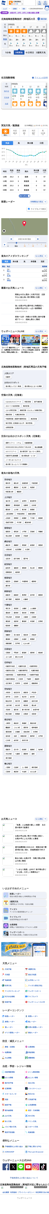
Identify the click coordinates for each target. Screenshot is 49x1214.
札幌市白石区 (10, 670)
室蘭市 (8, 635)
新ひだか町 (19, 657)
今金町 (24, 772)
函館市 (8, 749)
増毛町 (16, 532)
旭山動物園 (38, 447)
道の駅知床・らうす (28, 456)
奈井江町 (35, 701)
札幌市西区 (9, 675)
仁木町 (8, 740)
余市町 (16, 740)
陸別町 (8, 626)
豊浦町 (8, 639)
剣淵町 (24, 518)
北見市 (8, 559)
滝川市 (24, 697)
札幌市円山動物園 (12, 456)
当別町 (25, 683)
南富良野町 (32, 514)
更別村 (17, 617)
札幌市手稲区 (34, 675)
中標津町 (25, 581)
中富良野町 (21, 514)
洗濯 (6, 104)
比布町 (34, 505)
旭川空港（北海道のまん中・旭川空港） (19, 423)
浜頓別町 (25, 483)
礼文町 (24, 487)
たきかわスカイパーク (13, 402)
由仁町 (17, 705)
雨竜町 (17, 714)
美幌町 (16, 545)
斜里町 (32, 545)
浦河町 (32, 653)
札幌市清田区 (10, 679)
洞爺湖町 (9, 643)
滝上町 (32, 568)
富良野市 (33, 501)
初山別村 (9, 536)
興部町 (40, 568)
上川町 (16, 509)
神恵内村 (23, 736)
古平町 (40, 736)
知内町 (40, 749)
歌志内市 (9, 701)
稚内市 (8, 483)
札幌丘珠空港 (20, 414)
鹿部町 (25, 754)
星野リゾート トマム (13, 443)
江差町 (16, 767)
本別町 (32, 621)
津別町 (24, 545)
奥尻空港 (34, 419)
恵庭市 (37, 679)
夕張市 (8, 692)
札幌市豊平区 (23, 670)
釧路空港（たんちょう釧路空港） (31, 410)
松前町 (24, 749)
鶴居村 (17, 599)
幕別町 (8, 621)
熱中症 (6, 91)
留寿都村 (35, 727)
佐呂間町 (18, 549)
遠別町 (17, 536)
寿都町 (24, 723)
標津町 (34, 581)
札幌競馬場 (28, 443)
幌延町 (19, 492)
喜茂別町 (9, 732)
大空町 (27, 549)
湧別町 (24, 568)
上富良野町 (9, 514)
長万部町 (9, 758)
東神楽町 (17, 505)
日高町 (8, 653)
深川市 (17, 701)
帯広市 (8, 608)
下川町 (32, 518)
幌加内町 (28, 522)
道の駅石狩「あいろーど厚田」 (31, 451)
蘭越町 (8, 727)
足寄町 (40, 621)
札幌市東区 (33, 666)
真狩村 (25, 727)
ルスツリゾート (11, 451)
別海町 (16, 581)
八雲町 (8, 767)
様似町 (40, 653)
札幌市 (8, 377)
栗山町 (34, 705)
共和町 (35, 732)
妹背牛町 (36, 710)
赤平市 (8, 697)
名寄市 (24, 501)
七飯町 (17, 754)
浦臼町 (16, 710)
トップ (5, 8)
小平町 (24, 532)
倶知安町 (26, 732)
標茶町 (40, 595)
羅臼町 (8, 586)
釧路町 (16, 595)
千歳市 (29, 679)
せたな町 (33, 772)
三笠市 (16, 697)
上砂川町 (9, 705)
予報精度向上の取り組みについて (24, 1178)
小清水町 (9, 549)
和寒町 (16, 518)
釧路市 (8, 595)
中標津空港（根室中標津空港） (16, 419)
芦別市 (34, 692)
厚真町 (32, 639)
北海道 (15, 8)
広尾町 (34, 617)
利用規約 (13, 1192)
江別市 (20, 679)
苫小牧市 (17, 635)
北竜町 (25, 714)
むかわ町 (26, 643)
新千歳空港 (38, 402)
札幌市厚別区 (21, 675)
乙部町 (8, 772)
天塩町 (25, 536)
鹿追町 (8, 613)
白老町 (24, 639)
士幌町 (24, 608)
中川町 (19, 522)
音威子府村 (9, 522)
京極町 (17, 732)
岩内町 (8, 736)
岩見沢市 (17, 692)
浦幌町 (16, 626)
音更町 (16, 608)
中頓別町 (35, 483)
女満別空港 (9, 427)
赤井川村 (25, 740)
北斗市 (16, 749)
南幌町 (25, 701)
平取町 (16, 653)
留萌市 (8, 532)
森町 (33, 754)
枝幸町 (8, 487)
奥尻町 (16, 772)
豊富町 (16, 487)
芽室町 (32, 613)
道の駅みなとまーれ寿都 (33, 386)
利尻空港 (28, 402)
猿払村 (16, 483)
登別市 (25, 635)
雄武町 (17, 572)
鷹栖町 (8, 505)
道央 (24, 8)
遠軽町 (16, 568)
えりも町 (9, 657)
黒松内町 (33, 723)
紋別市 (8, 568)
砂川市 (32, 697)
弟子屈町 (9, 599)
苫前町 (32, 532)
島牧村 (16, 723)
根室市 (8, 581)
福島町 (32, 749)
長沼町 (25, 705)
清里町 (40, 545)
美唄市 (25, 692)
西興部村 (9, 572)
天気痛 (6, 97)
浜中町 (32, 595)
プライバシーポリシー (26, 1192)
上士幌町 (33, 608)
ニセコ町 (17, 727)
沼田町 (34, 714)
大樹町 (25, 617)
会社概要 (6, 1192)
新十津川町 (26, 710)
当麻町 (25, 505)
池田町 (16, 621)
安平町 (17, 643)
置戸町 (25, 559)
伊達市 (34, 635)
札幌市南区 (35, 670)
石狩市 (17, 683)
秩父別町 (9, 714)
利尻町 (32, 487)
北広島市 (9, 683)
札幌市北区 (22, 666)
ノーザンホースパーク (13, 460)
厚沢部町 (35, 767)
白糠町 (25, 599)
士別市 (16, 501)
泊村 (15, 736)
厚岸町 (24, 595)
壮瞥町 (16, 639)
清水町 (24, 613)
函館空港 (9, 414)
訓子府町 (17, 559)
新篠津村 (35, 683)
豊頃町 (24, 621)
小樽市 (8, 723)
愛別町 (8, 509)
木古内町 (9, 754)
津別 (9, 280)
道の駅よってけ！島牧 (13, 386)
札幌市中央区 (10, 666)
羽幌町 (40, 532)
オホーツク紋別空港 (13, 406)
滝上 (9, 271)
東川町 (24, 509)
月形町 (8, 710)
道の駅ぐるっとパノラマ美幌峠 (16, 464)
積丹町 (32, 736)
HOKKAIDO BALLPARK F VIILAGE (18, 447)
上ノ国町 (25, 767)
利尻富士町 (9, 492)
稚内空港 (26, 406)
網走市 (8, 545)
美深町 (40, 518)
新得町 (16, 613)
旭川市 (8, 501)
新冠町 (24, 653)
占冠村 (8, 518)
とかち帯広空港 (11, 410)
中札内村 (9, 617)
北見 (9, 276)
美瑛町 (32, 509)
